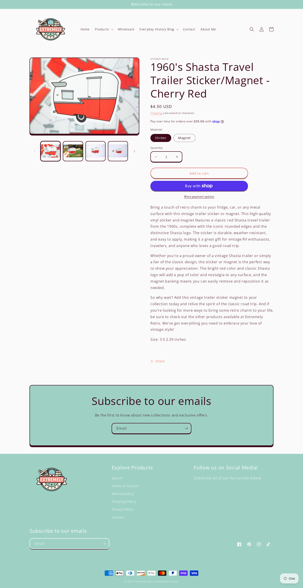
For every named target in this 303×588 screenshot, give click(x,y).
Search (117, 478)
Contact (118, 517)
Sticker (161, 138)
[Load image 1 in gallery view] (50, 151)
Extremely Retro (144, 581)
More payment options (199, 196)
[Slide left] (34, 151)
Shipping (156, 113)
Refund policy (123, 494)
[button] (103, 29)
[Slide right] (134, 151)
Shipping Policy (124, 501)
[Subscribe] (186, 428)
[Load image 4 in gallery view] (118, 151)
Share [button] (160, 361)
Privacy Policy (122, 509)
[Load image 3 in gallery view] (95, 151)
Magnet (184, 138)
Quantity (156, 148)
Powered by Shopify (167, 581)
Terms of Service (125, 486)
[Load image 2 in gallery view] (73, 151)
